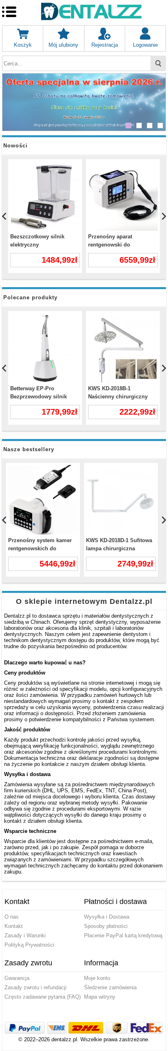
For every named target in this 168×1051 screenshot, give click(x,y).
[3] (150, 125)
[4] (160, 125)
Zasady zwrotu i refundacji (35, 987)
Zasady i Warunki (25, 935)
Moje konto (97, 978)
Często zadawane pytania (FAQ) (42, 997)
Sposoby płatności (106, 926)
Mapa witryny (99, 997)
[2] (139, 125)
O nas (11, 917)
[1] (128, 125)
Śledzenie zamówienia (110, 987)
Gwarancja (16, 978)
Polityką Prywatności (29, 945)
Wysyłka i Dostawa (106, 917)
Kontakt (13, 926)
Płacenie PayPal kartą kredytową (123, 935)
